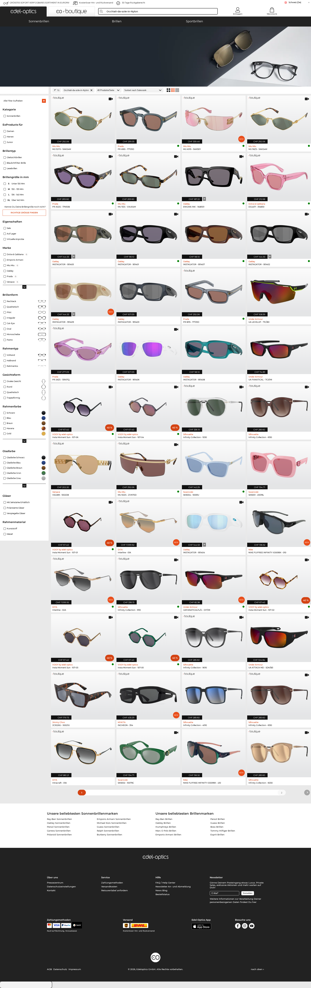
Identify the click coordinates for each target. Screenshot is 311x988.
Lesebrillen (12, 168)
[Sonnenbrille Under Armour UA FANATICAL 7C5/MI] (279, 348)
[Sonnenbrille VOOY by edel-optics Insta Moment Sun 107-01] (83, 521)
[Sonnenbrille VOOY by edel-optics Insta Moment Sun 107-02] (279, 578)
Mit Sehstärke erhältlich (18, 502)
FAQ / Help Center (165, 882)
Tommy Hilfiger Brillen (222, 830)
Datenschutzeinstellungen (61, 886)
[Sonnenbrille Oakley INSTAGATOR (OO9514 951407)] (214, 233)
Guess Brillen (217, 823)
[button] (23, 11)
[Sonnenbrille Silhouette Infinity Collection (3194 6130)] (279, 406)
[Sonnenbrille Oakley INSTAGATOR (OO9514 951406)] (148, 348)
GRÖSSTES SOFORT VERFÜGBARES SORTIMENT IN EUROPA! (39, 2)
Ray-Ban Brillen (164, 819)
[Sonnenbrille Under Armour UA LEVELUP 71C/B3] (279, 290)
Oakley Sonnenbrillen (58, 823)
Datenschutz (60, 969)
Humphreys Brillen (166, 826)
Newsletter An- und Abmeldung (173, 886)
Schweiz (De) (295, 2)
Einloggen (237, 14)
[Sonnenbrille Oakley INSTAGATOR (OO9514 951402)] (279, 233)
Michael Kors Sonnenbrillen (112, 823)
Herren (10, 136)
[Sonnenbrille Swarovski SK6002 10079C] (148, 751)
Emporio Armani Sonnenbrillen (114, 819)
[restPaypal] (66, 925)
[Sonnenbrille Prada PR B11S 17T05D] (214, 290)
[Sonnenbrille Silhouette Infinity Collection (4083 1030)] (214, 406)
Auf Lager (11, 233)
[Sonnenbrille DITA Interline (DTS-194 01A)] (148, 521)
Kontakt (51, 890)
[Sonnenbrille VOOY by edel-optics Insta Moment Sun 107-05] (148, 636)
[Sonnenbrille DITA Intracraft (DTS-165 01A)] (83, 751)
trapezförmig (13, 398)
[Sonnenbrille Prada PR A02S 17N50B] (83, 175)
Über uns (52, 877)
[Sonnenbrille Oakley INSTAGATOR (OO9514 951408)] (214, 348)
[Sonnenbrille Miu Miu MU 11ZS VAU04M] (148, 175)
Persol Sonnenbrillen (58, 826)
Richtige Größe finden (24, 212)
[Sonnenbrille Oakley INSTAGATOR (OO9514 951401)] (148, 233)
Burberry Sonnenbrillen (109, 834)
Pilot (9, 312)
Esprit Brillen (217, 834)
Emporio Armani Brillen (168, 834)
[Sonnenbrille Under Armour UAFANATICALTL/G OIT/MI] (214, 578)
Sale (9, 228)
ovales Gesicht (14, 381)
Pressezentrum (55, 882)
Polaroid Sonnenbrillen (59, 834)
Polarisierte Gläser (15, 508)
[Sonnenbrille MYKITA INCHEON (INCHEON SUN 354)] (148, 694)
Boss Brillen (216, 826)
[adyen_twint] (77, 925)
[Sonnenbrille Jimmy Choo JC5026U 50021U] (83, 694)
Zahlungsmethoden (112, 882)
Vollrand (11, 355)
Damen (10, 131)
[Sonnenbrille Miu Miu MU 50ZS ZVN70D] (148, 463)
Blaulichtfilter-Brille (16, 163)
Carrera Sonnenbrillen (59, 830)
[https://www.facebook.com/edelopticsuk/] (238, 926)
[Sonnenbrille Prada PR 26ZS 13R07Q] (83, 348)
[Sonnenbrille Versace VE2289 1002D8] (83, 463)
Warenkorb (272, 14)
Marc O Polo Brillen (166, 830)
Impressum (75, 969)
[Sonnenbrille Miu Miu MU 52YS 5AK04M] (83, 117)
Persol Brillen (217, 819)
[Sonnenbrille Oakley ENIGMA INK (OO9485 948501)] (214, 175)
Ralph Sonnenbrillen (108, 830)
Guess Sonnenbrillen (108, 826)
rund (9, 387)
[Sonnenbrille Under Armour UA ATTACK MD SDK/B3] (279, 636)
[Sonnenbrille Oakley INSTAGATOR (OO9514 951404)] (214, 521)
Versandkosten (109, 886)
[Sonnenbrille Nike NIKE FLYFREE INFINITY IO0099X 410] (214, 751)
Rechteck (11, 301)
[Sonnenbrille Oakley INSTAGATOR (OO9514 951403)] (148, 290)
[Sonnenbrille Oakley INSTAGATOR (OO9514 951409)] (83, 290)
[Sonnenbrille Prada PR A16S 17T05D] (148, 117)
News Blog (161, 890)
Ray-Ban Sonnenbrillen (59, 819)
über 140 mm (16, 200)
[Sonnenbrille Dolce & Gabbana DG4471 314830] (279, 175)
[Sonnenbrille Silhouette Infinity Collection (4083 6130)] (279, 694)
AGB (49, 969)
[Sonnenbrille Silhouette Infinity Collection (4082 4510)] (214, 694)
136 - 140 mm (16, 194)
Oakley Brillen (163, 823)
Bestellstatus (163, 894)
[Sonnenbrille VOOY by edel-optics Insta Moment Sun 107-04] (148, 406)
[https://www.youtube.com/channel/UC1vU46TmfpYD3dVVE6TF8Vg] (251, 926)
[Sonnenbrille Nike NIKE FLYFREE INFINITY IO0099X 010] (279, 521)
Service (105, 877)
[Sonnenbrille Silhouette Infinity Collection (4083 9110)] (148, 578)
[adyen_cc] (49, 925)
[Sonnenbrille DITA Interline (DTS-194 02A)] (83, 578)
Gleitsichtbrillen (14, 157)
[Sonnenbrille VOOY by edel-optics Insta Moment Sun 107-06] (83, 406)
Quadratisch (13, 307)
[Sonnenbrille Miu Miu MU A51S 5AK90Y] (214, 117)
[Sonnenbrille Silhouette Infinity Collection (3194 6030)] (279, 751)
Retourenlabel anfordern (114, 890)
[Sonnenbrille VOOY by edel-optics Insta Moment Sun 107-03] (83, 636)
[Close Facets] (24, 90)
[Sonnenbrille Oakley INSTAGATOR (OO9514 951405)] (83, 233)
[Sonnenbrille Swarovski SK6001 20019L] (279, 463)
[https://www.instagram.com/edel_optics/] (245, 926)
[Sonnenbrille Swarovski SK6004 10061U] (214, 463)
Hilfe (158, 877)
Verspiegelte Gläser (16, 513)
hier (254, 902)
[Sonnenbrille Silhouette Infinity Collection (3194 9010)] (214, 636)
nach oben (257, 969)
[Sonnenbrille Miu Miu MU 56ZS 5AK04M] (279, 117)
